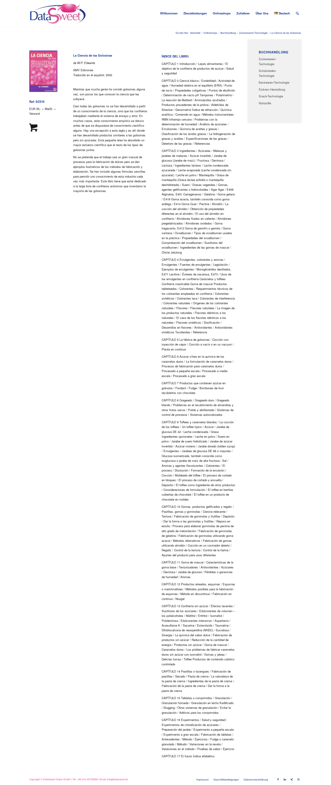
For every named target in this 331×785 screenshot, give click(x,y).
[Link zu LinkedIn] (284, 779)
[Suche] (297, 13)
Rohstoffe (265, 103)
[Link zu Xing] (291, 779)
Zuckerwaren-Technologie (267, 61)
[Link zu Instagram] (298, 779)
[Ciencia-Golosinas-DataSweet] (43, 71)
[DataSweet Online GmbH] (57, 13)
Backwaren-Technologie (274, 82)
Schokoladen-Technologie (268, 73)
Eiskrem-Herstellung (272, 89)
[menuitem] (169, 13)
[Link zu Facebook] (278, 779)
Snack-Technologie (271, 96)
